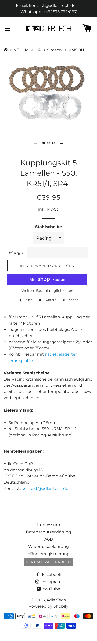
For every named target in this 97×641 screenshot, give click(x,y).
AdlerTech (56, 600)
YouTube (51, 589)
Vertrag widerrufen (48, 562)
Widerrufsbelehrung (48, 546)
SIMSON (76, 50)
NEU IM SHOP (27, 50)
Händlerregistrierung (49, 553)
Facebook (51, 574)
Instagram (51, 581)
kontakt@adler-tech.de (45, 488)
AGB (48, 539)
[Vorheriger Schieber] (35, 143)
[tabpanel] (48, 91)
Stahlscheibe (48, 226)
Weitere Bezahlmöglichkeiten (47, 290)
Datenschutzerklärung (48, 532)
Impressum (48, 524)
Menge (16, 252)
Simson (54, 50)
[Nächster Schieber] (61, 143)
